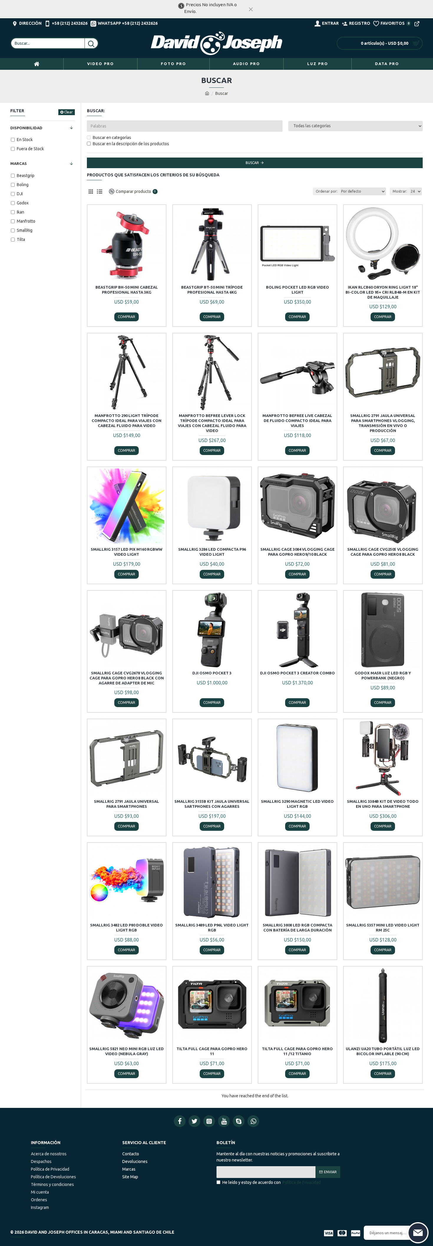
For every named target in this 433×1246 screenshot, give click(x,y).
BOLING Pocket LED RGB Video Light (297, 289)
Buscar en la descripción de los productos (131, 143)
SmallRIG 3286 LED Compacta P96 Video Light (212, 551)
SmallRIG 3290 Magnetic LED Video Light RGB (297, 803)
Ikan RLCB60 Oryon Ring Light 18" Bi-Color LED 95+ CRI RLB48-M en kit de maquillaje (383, 292)
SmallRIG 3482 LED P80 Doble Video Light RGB (126, 927)
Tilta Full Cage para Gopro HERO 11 (211, 1051)
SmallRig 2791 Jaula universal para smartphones (126, 803)
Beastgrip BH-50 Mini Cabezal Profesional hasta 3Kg (126, 289)
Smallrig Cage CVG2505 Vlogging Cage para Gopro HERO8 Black (382, 551)
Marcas (18, 163)
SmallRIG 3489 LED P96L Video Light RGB (212, 927)
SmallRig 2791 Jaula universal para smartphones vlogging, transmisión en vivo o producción (382, 423)
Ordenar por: (327, 191)
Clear (68, 112)
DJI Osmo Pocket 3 (212, 673)
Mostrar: (400, 191)
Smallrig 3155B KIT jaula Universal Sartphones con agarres (211, 803)
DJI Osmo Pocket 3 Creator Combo (297, 673)
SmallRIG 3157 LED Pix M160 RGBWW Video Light (126, 551)
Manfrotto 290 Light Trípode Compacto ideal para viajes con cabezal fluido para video (126, 420)
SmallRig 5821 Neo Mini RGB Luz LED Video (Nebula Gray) (126, 1051)
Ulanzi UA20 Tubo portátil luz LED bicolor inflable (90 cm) (383, 1051)
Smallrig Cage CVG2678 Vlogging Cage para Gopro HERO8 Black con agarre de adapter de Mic (127, 678)
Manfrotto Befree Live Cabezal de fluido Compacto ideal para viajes (297, 420)
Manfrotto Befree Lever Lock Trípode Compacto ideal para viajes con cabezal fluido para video (212, 423)
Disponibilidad (26, 128)
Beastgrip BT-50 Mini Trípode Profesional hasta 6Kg (212, 289)
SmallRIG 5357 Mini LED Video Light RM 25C (382, 927)
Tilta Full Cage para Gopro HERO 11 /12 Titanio (297, 1051)
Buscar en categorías (112, 137)
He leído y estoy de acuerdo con (271, 1182)
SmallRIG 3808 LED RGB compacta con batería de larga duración (297, 927)
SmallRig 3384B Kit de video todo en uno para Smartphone (383, 803)
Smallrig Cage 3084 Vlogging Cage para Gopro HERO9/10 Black (297, 551)
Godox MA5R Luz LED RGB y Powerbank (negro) (383, 675)
